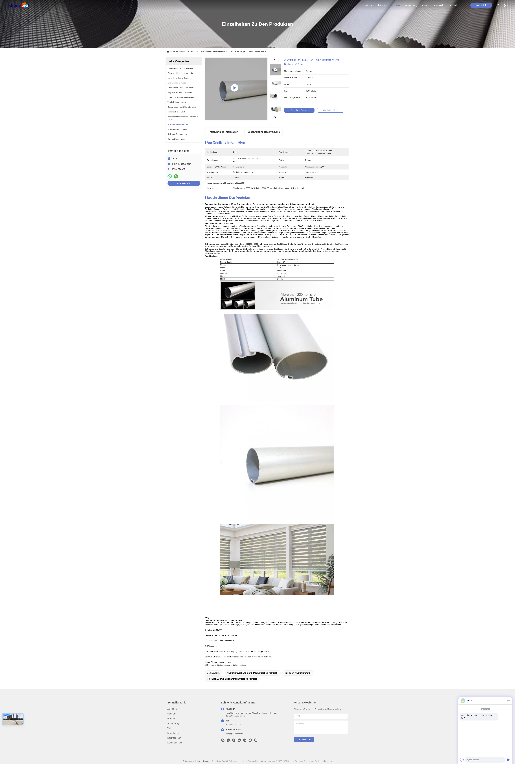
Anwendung (173, 723)
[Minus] (508, 700)
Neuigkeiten (173, 733)
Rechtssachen (174, 738)
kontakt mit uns (456, 5)
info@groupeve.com (181, 164)
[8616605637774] (256, 741)
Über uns (381, 5)
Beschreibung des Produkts (263, 132)
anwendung (411, 5)
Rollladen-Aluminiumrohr (200, 52)
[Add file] (462, 760)
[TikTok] (250, 741)
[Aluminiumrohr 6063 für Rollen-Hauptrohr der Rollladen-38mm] (236, 89)
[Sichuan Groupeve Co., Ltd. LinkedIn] (245, 741)
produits (395, 5)
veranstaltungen (439, 5)
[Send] (508, 760)
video (425, 5)
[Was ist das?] (169, 176)
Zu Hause (366, 5)
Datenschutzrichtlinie (191, 761)
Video (170, 728)
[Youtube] (239, 741)
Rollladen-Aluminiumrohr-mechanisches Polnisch (232, 679)
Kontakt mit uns (174, 743)
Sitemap (206, 761)
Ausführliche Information (223, 132)
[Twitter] (228, 741)
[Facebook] (234, 741)
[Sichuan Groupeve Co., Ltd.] (19, 5)
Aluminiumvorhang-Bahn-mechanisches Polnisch (252, 673)
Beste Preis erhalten (299, 110)
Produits (183, 52)
